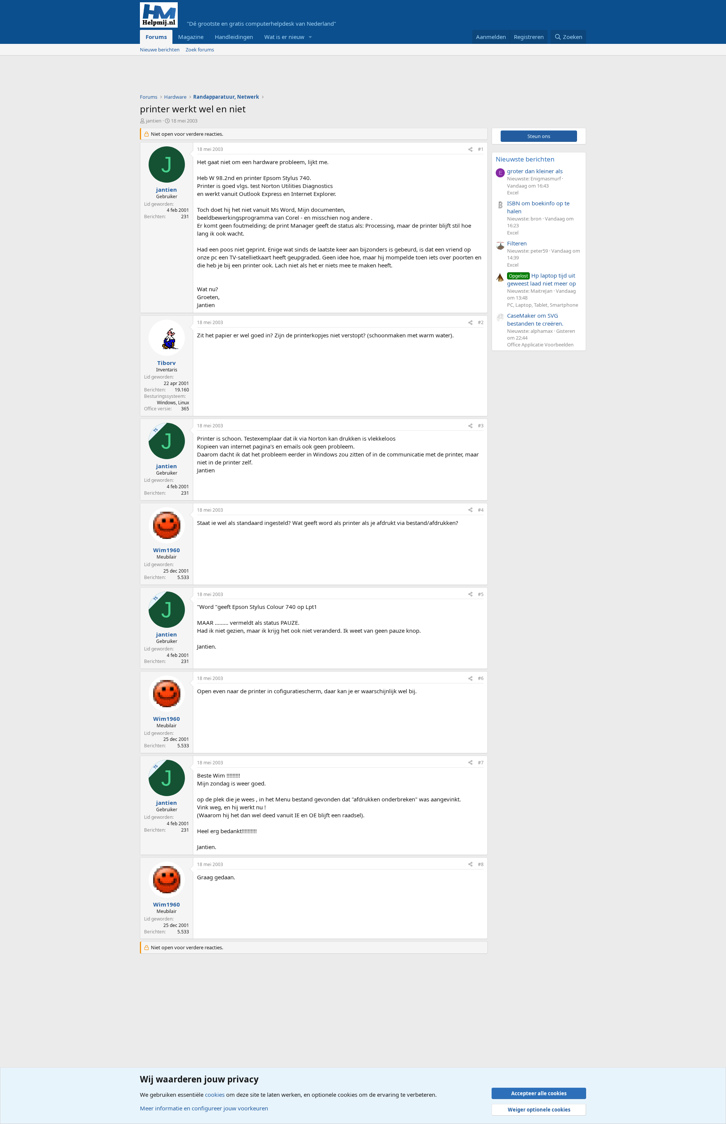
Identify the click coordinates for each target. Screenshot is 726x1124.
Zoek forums (200, 49)
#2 (481, 322)
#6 (481, 678)
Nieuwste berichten (525, 159)
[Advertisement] (277, 76)
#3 (481, 425)
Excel (512, 192)
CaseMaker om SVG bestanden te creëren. (535, 319)
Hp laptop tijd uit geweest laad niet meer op (541, 279)
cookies (215, 1094)
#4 (481, 510)
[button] (310, 37)
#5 (481, 594)
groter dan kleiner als (535, 171)
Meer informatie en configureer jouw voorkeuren (204, 1108)
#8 (481, 864)
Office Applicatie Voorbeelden (540, 344)
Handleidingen (234, 36)
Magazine (190, 36)
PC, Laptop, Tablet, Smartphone (542, 304)
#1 (481, 149)
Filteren (517, 243)
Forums (156, 36)
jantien (153, 120)
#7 (481, 762)
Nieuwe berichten (160, 49)
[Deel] (470, 149)
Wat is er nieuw (284, 36)
